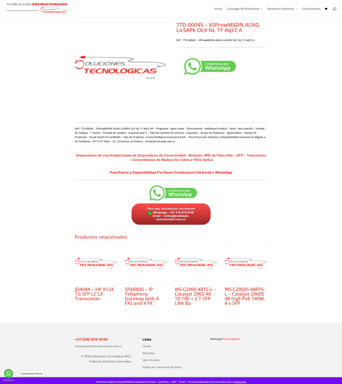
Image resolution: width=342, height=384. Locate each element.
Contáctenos (311, 9)
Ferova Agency (231, 339)
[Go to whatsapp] (8, 373)
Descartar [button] (241, 381)
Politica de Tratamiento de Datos (162, 367)
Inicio (218, 9)
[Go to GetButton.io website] (8, 380)
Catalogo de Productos (243, 9)
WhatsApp (148, 353)
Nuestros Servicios (281, 9)
